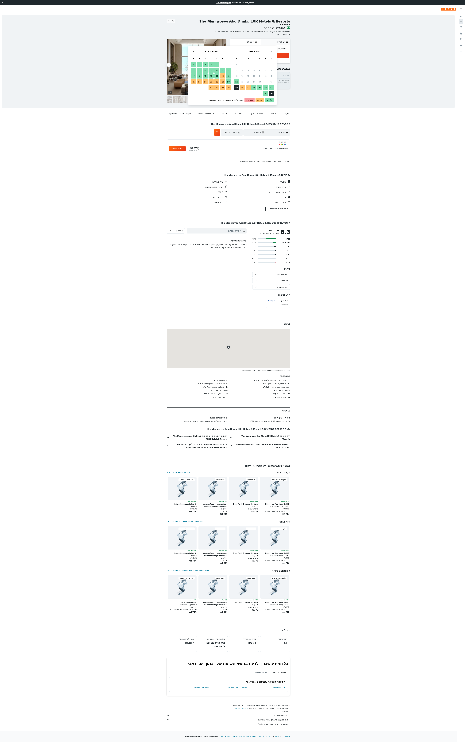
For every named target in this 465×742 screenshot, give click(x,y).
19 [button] (254, 82)
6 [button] (248, 70)
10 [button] (266, 76)
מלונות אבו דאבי (225, 736)
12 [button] (254, 76)
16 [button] (271, 82)
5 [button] (254, 70)
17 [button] (265, 82)
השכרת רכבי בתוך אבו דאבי (237, 687)
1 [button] (236, 64)
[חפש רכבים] (461, 26)
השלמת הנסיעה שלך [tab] (278, 672)
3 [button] (265, 70)
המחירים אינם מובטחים (241, 708)
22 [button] (236, 82)
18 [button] (260, 82)
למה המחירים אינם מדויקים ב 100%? (273, 724)
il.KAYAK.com (286, 736)
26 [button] (254, 87)
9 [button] (271, 76)
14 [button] (242, 76)
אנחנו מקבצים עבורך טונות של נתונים (273, 720)
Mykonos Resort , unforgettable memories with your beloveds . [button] (215, 505)
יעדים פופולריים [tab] (261, 672)
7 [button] (242, 70)
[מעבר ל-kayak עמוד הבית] (448, 9)
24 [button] (265, 87)
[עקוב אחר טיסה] (461, 38)
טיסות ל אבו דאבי (278, 687)
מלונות (277, 736)
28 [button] (242, 87)
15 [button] (236, 76)
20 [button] (248, 82)
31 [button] (266, 93)
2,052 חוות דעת (270, 28)
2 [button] (271, 70)
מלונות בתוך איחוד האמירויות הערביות (244, 736)
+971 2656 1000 (283, 34)
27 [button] (248, 87)
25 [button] (260, 87)
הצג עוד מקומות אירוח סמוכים (178, 472)
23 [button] (271, 87)
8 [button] (236, 70)
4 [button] (259, 70)
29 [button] (236, 87)
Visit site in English (223, 3)
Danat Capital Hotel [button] (189, 602)
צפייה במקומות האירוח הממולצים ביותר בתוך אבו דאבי (188, 570)
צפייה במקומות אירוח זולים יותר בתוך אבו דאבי (185, 521)
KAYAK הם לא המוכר (279, 715)
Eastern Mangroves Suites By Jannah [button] (185, 505)
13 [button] (248, 76)
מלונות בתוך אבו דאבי (201, 687)
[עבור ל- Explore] (461, 33)
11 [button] (259, 76)
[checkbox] (278, 303)
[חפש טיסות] (461, 16)
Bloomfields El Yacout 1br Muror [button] (245, 504)
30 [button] (271, 93)
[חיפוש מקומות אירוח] (461, 21)
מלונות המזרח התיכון (265, 736)
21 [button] (242, 82)
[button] (2, 2)
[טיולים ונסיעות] (461, 45)
